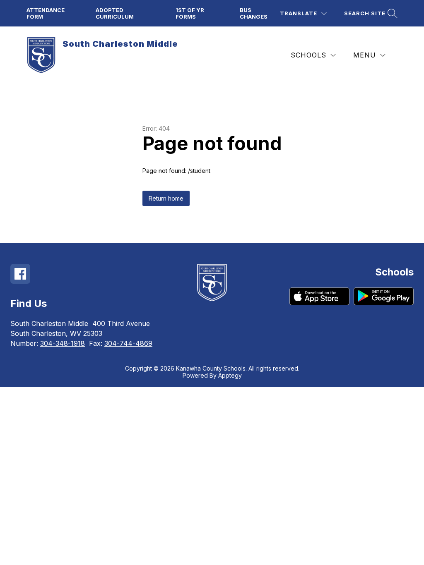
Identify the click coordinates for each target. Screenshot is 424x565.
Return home (166, 198)
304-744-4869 (128, 343)
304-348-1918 (62, 343)
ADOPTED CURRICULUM (115, 13)
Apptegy (230, 375)
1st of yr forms (190, 13)
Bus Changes (253, 13)
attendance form (45, 13)
